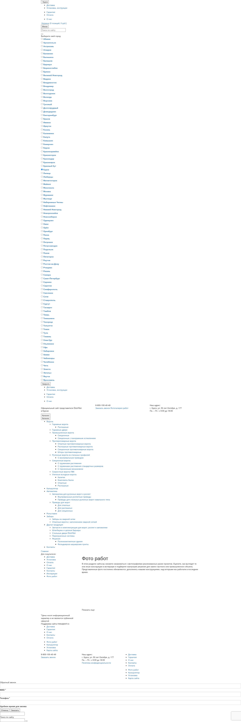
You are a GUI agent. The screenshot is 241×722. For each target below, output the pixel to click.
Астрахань (48, 46)
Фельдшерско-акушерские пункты (73, 544)
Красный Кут (49, 165)
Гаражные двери (59, 429)
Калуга (46, 136)
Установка (51, 559)
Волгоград (48, 89)
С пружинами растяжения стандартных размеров (80, 466)
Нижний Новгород (52, 209)
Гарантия (51, 12)
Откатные (62, 482)
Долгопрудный (50, 107)
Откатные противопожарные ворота (74, 443)
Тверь (46, 314)
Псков (46, 253)
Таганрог (47, 307)
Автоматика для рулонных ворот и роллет (71, 493)
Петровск (48, 242)
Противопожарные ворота (64, 440)
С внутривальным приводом (71, 457)
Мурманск (48, 195)
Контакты (51, 547)
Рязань (46, 271)
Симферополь (50, 289)
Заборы (50, 516)
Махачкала (48, 187)
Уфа (45, 347)
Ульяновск (48, 343)
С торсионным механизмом (70, 468)
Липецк (46, 173)
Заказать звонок (102, 408)
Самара (47, 274)
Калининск (48, 133)
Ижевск (47, 122)
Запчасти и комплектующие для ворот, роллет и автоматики (79, 527)
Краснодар (48, 158)
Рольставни (52, 513)
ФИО (3, 689)
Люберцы (48, 176)
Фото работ (52, 576)
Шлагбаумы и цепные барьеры (66, 530)
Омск (45, 224)
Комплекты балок (66, 480)
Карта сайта (52, 650)
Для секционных (65, 510)
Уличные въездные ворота (64, 474)
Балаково (48, 53)
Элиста (46, 369)
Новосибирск (50, 216)
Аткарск (47, 49)
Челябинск (48, 361)
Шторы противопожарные (69, 452)
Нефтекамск (49, 205)
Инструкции (52, 573)
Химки (46, 354)
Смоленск (48, 292)
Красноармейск (51, 151)
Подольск (48, 249)
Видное (47, 78)
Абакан (46, 39)
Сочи (45, 296)
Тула (45, 332)
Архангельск (49, 42)
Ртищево (47, 267)
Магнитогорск (50, 180)
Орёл (46, 227)
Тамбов (47, 311)
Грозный (47, 104)
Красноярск (49, 162)
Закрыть (46, 383)
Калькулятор (52, 488)
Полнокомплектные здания (70, 541)
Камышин (48, 140)
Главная (45, 551)
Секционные (63, 435)
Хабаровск (48, 350)
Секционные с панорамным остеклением (77, 438)
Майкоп (47, 184)
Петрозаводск (50, 245)
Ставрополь (49, 300)
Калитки (61, 477)
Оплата (50, 14)
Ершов (46, 118)
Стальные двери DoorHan (64, 533)
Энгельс (47, 372)
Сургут (46, 303)
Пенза (46, 234)
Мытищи (47, 198)
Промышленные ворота (63, 432)
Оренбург (48, 231)
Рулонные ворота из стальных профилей (71, 454)
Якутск (46, 376)
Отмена (4, 710)
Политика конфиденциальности (96, 662)
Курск (46, 169)
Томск (46, 329)
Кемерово (48, 144)
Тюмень (47, 336)
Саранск (47, 282)
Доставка (51, 5)
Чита (45, 365)
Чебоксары (49, 358)
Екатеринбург (50, 115)
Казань (46, 129)
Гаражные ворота (60, 424)
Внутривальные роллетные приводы (74, 496)
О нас (49, 19)
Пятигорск (48, 256)
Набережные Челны (53, 202)
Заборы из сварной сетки (63, 519)
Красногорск (49, 155)
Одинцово (48, 220)
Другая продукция (55, 524)
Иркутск (47, 126)
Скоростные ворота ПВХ (63, 471)
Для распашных (65, 507)
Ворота (50, 421)
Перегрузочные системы (63, 535)
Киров (46, 147)
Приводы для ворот (61, 502)
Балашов (47, 60)
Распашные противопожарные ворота (75, 446)
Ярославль (49, 380)
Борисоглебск (50, 68)
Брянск (46, 71)
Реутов (46, 260)
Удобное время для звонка (13, 706)
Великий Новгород (52, 75)
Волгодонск (49, 93)
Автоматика (52, 491)
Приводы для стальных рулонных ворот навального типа (84, 499)
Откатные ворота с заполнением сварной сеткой (74, 521)
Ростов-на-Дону (51, 263)
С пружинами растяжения (69, 463)
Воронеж (47, 100)
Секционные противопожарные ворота (75, 449)
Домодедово (49, 111)
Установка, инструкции (57, 7)
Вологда (47, 97)
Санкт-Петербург (51, 278)
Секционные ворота (61, 460)
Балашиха (48, 57)
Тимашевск (48, 318)
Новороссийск (50, 213)
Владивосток (49, 82)
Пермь (46, 238)
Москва (47, 191)
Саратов (47, 285)
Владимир (48, 86)
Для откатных (64, 505)
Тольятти (48, 325)
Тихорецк (48, 321)
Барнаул (47, 64)
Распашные (63, 427)
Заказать (15, 710)
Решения (56, 538)
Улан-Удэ (47, 340)
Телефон (5, 698)
